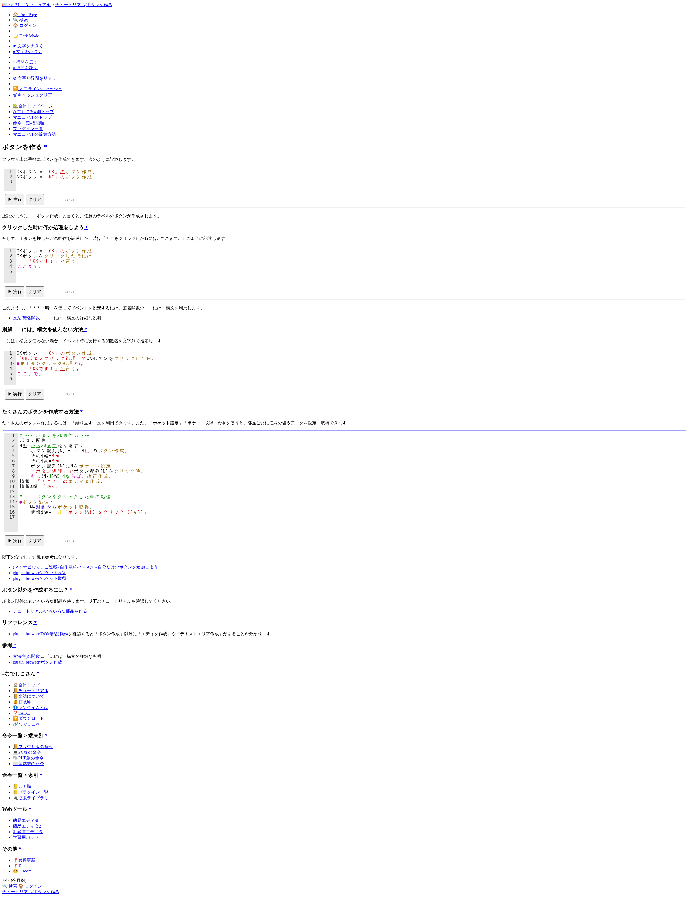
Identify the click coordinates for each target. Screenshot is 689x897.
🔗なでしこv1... (28, 724)
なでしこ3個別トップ (33, 111)
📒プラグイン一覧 (30, 792)
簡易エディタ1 (27, 820)
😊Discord (22, 871)
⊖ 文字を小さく (27, 51)
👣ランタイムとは (30, 707)
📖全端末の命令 (28, 763)
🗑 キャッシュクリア (32, 95)
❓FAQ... (21, 713)
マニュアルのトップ (32, 117)
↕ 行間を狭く (25, 67)
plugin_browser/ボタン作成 (37, 662)
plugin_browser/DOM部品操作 (40, 633)
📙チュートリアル (30, 690)
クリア (34, 199)
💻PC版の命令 (27, 752)
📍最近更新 (24, 860)
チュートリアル (70, 4)
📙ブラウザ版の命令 (33, 746)
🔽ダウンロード (28, 718)
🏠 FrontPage (25, 14)
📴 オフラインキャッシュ (37, 88)
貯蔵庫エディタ (28, 831)
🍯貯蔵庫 (22, 702)
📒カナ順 (22, 786)
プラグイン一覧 (28, 128)
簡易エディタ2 (27, 826)
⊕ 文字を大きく (28, 46)
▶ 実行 (15, 199)
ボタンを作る (99, 4)
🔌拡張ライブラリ (30, 797)
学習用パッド (26, 837)
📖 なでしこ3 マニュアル (26, 4)
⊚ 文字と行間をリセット (37, 78)
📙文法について (28, 696)
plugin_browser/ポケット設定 (39, 572)
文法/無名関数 (26, 318)
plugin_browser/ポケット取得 (39, 578)
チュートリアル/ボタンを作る (30, 891)
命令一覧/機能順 (28, 123)
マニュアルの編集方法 (34, 134)
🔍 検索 (20, 20)
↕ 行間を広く (25, 62)
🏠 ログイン (25, 25)
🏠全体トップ (26, 685)
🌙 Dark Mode (26, 36)
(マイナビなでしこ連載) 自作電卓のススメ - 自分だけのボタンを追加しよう (85, 567)
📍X (17, 866)
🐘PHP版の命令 (28, 758)
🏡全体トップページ (33, 106)
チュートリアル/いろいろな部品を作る (50, 611)
